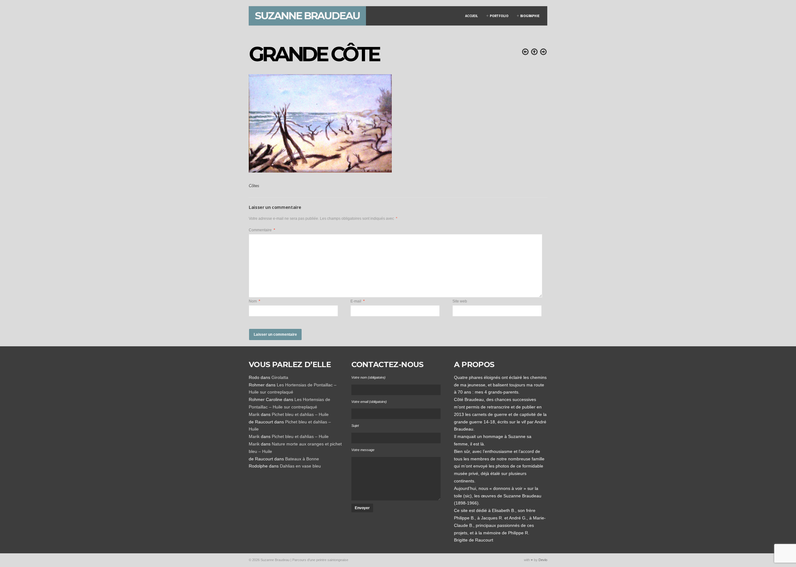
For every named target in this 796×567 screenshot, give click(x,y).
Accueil (471, 16)
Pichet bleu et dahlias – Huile (300, 414)
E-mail (357, 301)
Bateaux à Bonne (302, 458)
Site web (459, 301)
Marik (254, 414)
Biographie (529, 16)
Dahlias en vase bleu (300, 465)
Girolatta (279, 377)
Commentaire (262, 230)
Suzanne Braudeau (307, 15)
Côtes (254, 186)
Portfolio (499, 16)
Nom (254, 301)
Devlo (543, 560)
